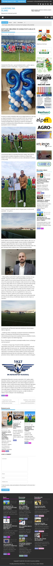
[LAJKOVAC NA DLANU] (2, 17)
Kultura (3, 451)
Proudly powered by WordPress (17, 563)
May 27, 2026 (45, 518)
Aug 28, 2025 (29, 521)
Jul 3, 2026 (45, 501)
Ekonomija (21, 518)
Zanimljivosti (41, 515)
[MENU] (52, 17)
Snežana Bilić (11, 34)
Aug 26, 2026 (5, 428)
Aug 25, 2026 (16, 420)
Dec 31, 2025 (29, 501)
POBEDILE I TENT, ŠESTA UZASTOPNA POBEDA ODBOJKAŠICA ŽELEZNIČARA (28, 401)
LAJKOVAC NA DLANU (8, 9)
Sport (7, 395)
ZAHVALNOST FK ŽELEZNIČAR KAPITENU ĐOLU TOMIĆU (40, 1)
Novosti (3, 395)
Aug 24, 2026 (28, 423)
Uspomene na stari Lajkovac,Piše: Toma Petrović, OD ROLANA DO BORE (8, 401)
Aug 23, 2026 (14, 539)
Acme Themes (40, 563)
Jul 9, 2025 (29, 538)
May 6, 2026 (45, 533)
